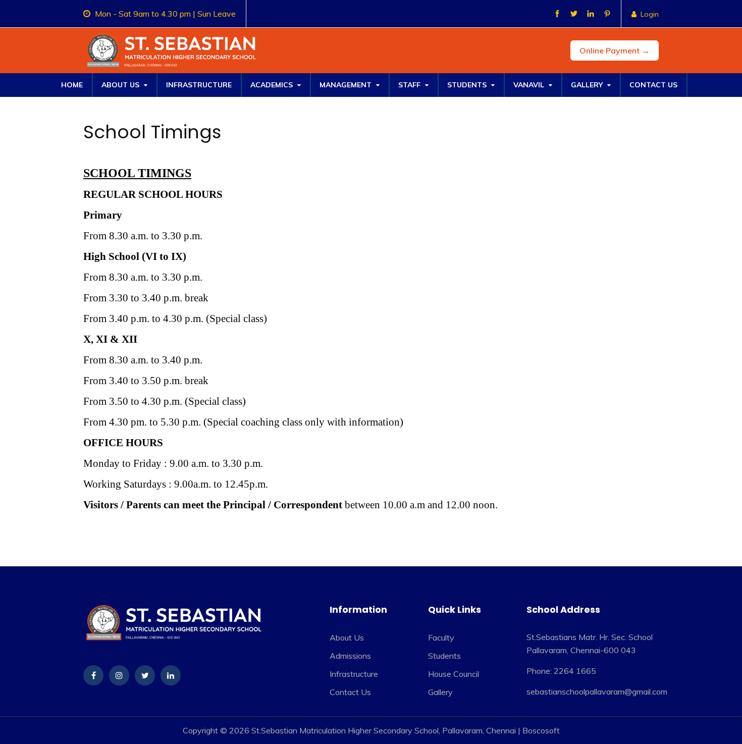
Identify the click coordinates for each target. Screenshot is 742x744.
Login (650, 14)
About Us (121, 84)
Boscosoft (541, 730)
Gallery (588, 84)
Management (347, 84)
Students (468, 84)
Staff (410, 84)
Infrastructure (199, 84)
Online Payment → (614, 50)
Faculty (441, 637)
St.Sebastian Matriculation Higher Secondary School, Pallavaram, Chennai (383, 730)
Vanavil (529, 84)
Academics (272, 84)
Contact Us (653, 84)
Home (72, 84)
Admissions (350, 656)
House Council (453, 674)
